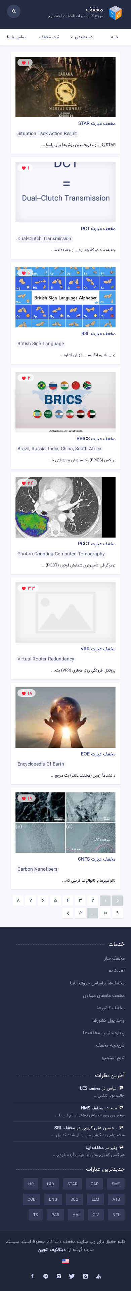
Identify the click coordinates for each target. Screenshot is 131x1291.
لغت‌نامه (117, 971)
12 (80, 913)
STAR (72, 1184)
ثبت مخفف (49, 37)
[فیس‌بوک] (32, 1276)
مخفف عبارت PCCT (97, 544)
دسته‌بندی (84, 37)
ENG (53, 1200)
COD (32, 1200)
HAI (76, 1215)
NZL (116, 1215)
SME (116, 1184)
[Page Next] (67, 913)
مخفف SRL (64, 1128)
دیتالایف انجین (52, 1250)
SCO (74, 1200)
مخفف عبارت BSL (98, 334)
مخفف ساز (114, 958)
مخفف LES (90, 1088)
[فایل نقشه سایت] (98, 1276)
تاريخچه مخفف (110, 1045)
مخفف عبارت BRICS (96, 439)
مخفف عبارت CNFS (97, 859)
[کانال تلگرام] (45, 1276)
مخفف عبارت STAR (97, 124)
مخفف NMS (92, 1108)
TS (35, 1215)
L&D (50, 1184)
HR (31, 1184)
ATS (116, 1200)
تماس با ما (16, 37)
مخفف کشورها (111, 1008)
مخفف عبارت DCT (98, 229)
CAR (94, 1184)
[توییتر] (72, 1276)
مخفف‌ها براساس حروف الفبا (97, 983)
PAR (55, 1215)
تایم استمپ (113, 1058)
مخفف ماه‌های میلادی (104, 996)
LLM (95, 1200)
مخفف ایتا (95, 1148)
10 (105, 913)
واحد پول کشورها (108, 1020)
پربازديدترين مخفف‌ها (104, 1033)
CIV (96, 1215)
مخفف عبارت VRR (98, 649)
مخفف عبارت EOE (98, 754)
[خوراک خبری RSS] (85, 1276)
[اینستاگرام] (59, 1276)
